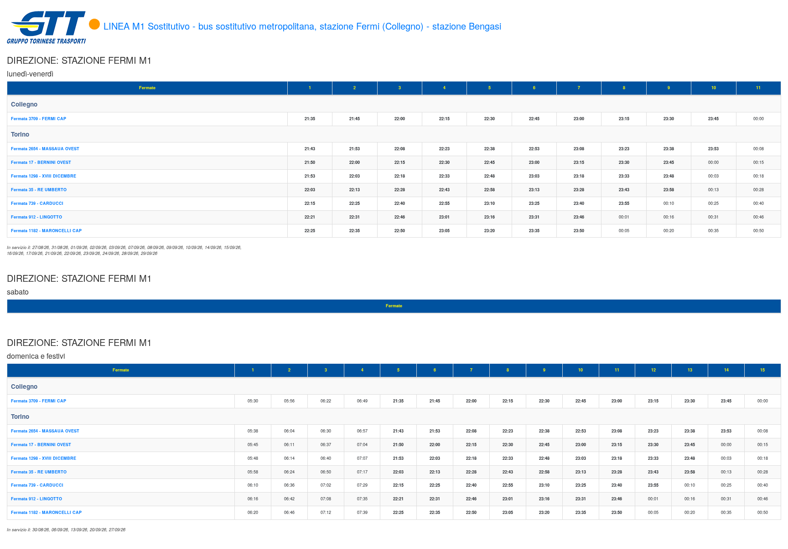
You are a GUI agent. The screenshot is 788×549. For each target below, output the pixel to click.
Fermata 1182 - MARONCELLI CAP (46, 231)
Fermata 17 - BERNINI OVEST (41, 162)
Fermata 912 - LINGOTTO (36, 217)
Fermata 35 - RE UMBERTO (39, 190)
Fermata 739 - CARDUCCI (37, 203)
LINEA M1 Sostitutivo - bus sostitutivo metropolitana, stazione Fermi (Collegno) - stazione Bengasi (302, 25)
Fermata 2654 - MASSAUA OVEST (45, 149)
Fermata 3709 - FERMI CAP (38, 119)
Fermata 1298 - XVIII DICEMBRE (43, 176)
